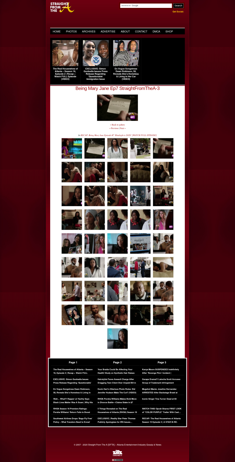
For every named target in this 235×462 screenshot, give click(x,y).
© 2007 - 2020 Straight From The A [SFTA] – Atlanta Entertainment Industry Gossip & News (117, 444)
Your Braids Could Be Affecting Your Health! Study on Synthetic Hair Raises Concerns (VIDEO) (116, 373)
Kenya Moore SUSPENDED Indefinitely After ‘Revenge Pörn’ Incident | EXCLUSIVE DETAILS (160, 373)
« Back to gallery (117, 124)
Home (57, 31)
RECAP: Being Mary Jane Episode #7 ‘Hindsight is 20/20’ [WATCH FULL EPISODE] (119, 135)
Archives (88, 31)
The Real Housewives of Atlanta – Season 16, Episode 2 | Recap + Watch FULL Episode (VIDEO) (65, 73)
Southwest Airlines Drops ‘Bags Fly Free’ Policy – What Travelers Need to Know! (72, 420)
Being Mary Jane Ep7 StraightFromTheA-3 (117, 88)
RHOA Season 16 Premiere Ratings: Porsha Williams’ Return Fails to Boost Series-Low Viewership (71, 412)
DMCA (156, 31)
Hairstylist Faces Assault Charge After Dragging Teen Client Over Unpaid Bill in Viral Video (117, 383)
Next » (123, 128)
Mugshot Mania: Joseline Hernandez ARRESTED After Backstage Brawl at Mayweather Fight (159, 392)
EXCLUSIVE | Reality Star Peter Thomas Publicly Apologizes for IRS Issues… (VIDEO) (116, 422)
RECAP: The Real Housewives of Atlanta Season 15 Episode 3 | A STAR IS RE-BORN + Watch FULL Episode (161, 422)
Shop (169, 31)
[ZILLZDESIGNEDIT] (117, 455)
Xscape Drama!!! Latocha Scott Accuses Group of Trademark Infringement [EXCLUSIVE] (161, 383)
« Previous (113, 128)
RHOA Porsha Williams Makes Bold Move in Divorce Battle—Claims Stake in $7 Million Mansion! (117, 402)
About (125, 31)
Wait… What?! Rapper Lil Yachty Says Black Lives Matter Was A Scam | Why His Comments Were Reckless (73, 402)
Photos (71, 31)
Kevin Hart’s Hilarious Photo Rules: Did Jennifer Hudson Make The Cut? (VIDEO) (117, 391)
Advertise (108, 31)
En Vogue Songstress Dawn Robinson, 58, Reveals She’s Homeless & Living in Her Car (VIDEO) (126, 73)
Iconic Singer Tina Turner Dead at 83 (159, 398)
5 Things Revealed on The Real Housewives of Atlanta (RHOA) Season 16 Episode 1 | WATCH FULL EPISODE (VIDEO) (117, 414)
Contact (141, 31)
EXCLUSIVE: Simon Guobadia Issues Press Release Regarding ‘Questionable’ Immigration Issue (96, 73)
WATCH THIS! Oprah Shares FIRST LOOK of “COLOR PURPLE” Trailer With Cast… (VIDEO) (162, 412)
